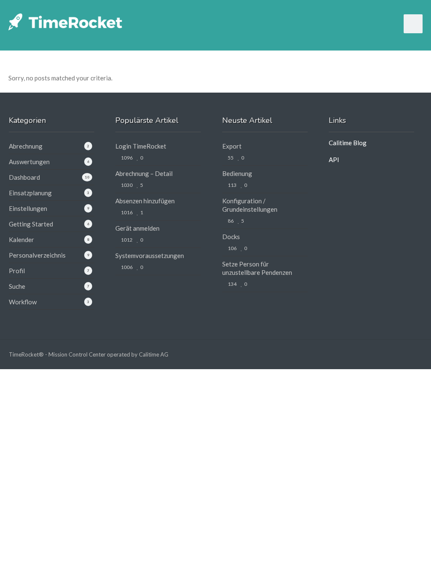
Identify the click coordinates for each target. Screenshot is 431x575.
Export (232, 146)
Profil (17, 270)
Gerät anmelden (137, 228)
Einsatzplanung (30, 193)
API (334, 159)
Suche (17, 286)
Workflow (23, 302)
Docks (231, 236)
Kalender (21, 239)
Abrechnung (26, 146)
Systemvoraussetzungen (149, 255)
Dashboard (24, 177)
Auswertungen (29, 161)
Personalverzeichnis (37, 255)
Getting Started (31, 224)
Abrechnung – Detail (144, 173)
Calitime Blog (348, 142)
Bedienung (237, 173)
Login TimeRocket (140, 146)
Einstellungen (28, 208)
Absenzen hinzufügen (145, 201)
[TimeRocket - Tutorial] (65, 21)
